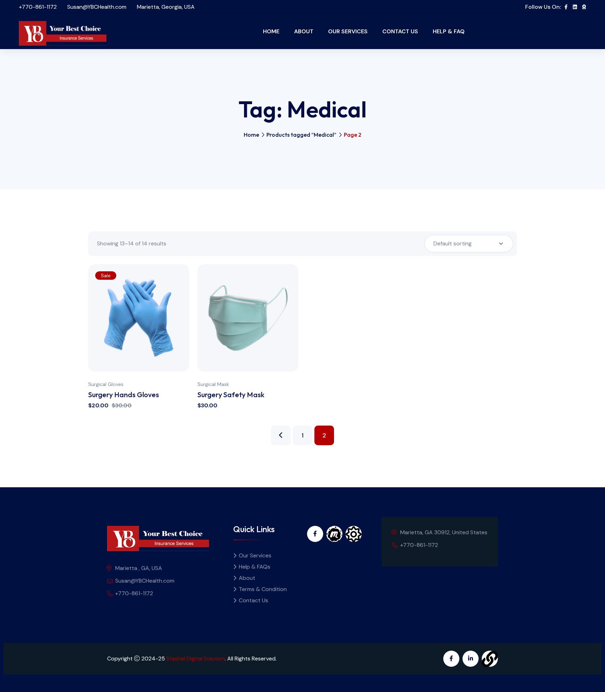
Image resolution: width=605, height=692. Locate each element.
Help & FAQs (254, 566)
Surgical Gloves (106, 384)
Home (271, 31)
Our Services (348, 31)
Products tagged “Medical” (301, 134)
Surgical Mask (213, 384)
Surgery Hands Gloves (123, 394)
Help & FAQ (449, 31)
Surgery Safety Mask (230, 394)
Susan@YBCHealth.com (96, 7)
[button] (187, 335)
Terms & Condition (263, 589)
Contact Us (400, 31)
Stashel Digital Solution (195, 658)
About (303, 31)
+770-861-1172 (38, 7)
